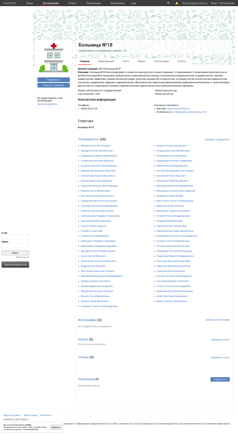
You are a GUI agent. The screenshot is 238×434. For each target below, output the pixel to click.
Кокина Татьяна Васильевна (171, 145)
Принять (56, 427)
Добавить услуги (221, 339)
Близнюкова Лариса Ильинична (98, 175)
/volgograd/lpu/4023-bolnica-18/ (189, 112)
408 (125, 50)
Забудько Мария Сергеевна (95, 281)
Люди (29, 3)
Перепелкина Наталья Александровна (176, 236)
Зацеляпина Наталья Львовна (97, 291)
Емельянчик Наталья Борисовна (98, 261)
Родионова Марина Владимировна (175, 256)
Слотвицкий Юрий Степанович (172, 281)
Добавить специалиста (217, 139)
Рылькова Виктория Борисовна (173, 261)
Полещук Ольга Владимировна (173, 241)
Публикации (93, 3)
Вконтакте (46, 415)
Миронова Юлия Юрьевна (170, 206)
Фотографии (87, 320)
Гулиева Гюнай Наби (92, 231)
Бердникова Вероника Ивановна (98, 170)
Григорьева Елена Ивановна (96, 221)
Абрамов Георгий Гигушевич (96, 145)
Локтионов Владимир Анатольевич (175, 170)
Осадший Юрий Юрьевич (169, 221)
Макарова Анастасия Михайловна (174, 185)
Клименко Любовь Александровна (99, 306)
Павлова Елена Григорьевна (171, 226)
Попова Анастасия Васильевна (173, 246)
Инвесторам (30, 415)
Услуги (72, 3)
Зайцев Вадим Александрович (97, 286)
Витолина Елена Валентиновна (97, 196)
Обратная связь (11, 415)
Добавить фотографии (217, 319)
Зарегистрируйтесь (47, 104)
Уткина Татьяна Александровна (173, 286)
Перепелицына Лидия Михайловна (174, 231)
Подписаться (53, 79)
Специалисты (88, 139)
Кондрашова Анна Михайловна (173, 150)
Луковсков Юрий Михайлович (172, 180)
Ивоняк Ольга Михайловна (95, 296)
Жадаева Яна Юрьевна (93, 266)
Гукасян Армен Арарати (93, 226)
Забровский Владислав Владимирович (101, 276)
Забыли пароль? (22, 257)
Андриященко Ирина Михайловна (99, 155)
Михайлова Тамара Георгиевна (173, 211)
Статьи (83, 357)
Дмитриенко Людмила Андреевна (99, 246)
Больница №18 (86, 127)
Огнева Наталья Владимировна (173, 216)
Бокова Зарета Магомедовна (96, 180)
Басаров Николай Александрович (99, 165)
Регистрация (227, 3)
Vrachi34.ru (9, 3)
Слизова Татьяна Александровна (174, 276)
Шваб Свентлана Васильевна (171, 296)
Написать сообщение (53, 85)
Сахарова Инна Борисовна (170, 271)
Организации (51, 3)
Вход (214, 3)
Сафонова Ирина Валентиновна (173, 266)
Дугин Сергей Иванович (93, 256)
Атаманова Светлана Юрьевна (97, 160)
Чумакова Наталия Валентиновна (174, 291)
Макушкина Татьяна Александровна (175, 190)
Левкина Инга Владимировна (172, 165)
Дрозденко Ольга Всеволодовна (98, 251)
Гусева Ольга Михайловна (95, 236)
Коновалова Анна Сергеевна (171, 155)
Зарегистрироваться (15, 264)
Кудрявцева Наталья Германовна (174, 160)
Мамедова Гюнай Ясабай (169, 196)
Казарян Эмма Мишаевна (94, 301)
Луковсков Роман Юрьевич (171, 175)
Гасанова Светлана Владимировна (99, 206)
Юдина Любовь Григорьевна (171, 301)
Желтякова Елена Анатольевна (97, 271)
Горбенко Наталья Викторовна (97, 211)
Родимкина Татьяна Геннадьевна (174, 251)
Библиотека (118, 3)
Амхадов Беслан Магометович (97, 150)
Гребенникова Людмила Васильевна (100, 216)
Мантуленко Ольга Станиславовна (175, 201)
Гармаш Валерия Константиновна (99, 201)
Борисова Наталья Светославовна (99, 185)
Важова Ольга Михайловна (95, 190)
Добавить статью (220, 357)
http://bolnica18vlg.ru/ (178, 108)
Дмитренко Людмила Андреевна (98, 241)
